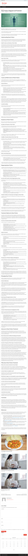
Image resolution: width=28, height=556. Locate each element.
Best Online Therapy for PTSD (5, 489)
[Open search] (26, 7)
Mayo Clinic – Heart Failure (8, 420)
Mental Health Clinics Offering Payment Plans (7, 470)
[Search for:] (14, 535)
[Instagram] (26, 0)
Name (2, 518)
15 (21, 543)
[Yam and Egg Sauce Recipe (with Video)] (14, 442)
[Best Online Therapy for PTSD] (14, 481)
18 (6, 544)
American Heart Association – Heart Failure (17, 417)
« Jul (13, 549)
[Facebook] (24, 0)
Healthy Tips (2, 9)
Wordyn (4, 3)
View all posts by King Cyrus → (10, 499)
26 (10, 546)
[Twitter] (25, 0)
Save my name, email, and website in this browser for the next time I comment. (12, 529)
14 (17, 543)
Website (2, 525)
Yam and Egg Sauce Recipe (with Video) (6, 451)
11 (6, 543)
